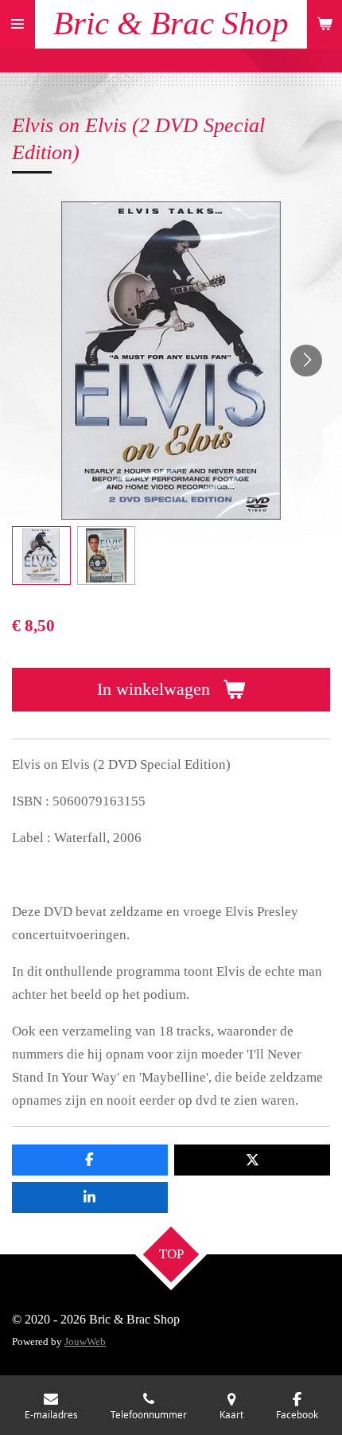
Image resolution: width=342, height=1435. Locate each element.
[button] (41, 555)
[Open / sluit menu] (17, 24)
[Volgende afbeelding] (306, 360)
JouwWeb (85, 1341)
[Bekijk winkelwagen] (324, 24)
